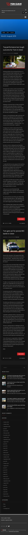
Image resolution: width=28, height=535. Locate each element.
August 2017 (5, 465)
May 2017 (5, 472)
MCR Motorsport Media (14, 531)
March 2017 (5, 476)
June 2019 (5, 446)
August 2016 (5, 483)
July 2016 (5, 485)
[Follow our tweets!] (9, 526)
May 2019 (5, 448)
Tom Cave (16, 53)
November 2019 (6, 435)
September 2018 (6, 459)
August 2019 (5, 441)
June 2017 (5, 470)
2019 (8, 32)
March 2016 (5, 494)
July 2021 (5, 428)
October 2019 (6, 437)
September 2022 (6, 426)
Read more (21, 219)
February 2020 (6, 433)
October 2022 (6, 424)
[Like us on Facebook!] (7, 526)
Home (3, 32)
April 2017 (5, 474)
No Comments (22, 223)
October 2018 (6, 457)
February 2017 (6, 478)
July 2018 (5, 461)
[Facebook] (23, 13)
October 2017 (6, 463)
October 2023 (6, 422)
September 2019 (6, 439)
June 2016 (5, 487)
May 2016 (5, 489)
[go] (24, 367)
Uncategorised (6, 508)
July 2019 (5, 443)
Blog (4, 504)
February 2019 (6, 454)
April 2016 (5, 491)
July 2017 (5, 467)
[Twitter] (26, 13)
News (10, 223)
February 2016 (6, 496)
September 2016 (6, 481)
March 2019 (5, 452)
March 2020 (5, 430)
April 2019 (5, 450)
